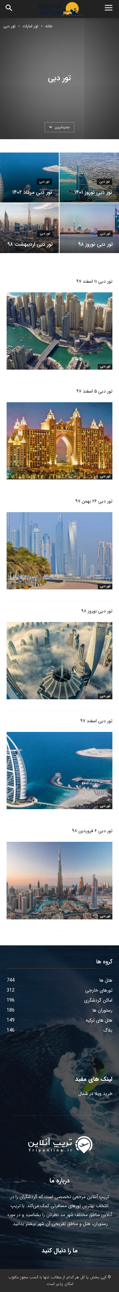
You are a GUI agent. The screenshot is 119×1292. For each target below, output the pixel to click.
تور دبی (44, 181)
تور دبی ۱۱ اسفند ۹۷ (94, 281)
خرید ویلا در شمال (95, 1093)
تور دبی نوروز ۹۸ (96, 611)
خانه (48, 26)
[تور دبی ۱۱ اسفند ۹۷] (59, 331)
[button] (9, 9)
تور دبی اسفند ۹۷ (96, 721)
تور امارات (30, 26)
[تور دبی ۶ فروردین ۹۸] (59, 880)
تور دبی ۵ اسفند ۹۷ (94, 391)
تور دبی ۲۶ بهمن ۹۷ (93, 501)
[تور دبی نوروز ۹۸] (59, 660)
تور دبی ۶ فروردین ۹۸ (92, 830)
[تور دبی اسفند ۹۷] (59, 770)
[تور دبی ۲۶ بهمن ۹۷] (59, 550)
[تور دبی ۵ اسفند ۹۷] (59, 441)
